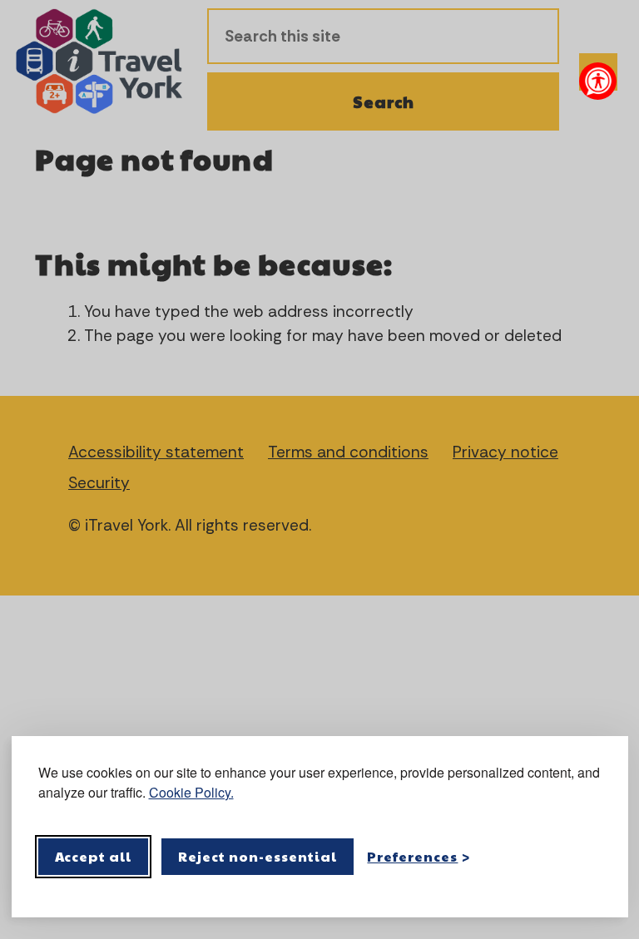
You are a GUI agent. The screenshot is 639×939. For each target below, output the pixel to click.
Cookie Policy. (191, 792)
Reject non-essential (257, 856)
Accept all (93, 856)
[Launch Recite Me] (598, 81)
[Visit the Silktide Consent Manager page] (592, 857)
